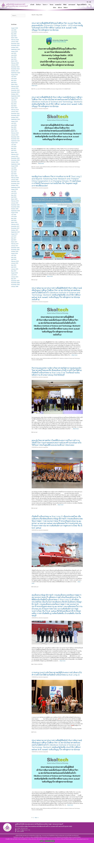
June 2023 (14, 102)
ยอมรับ (41, 841)
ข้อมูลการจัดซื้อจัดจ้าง (82, 4)
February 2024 (15, 86)
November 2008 (15, 282)
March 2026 (14, 37)
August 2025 (14, 51)
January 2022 (14, 135)
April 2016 (13, 259)
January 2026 (14, 41)
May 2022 (13, 127)
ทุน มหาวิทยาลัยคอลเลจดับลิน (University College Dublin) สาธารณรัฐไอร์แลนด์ (54, 88)
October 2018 (14, 208)
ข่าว (89, 4)
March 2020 (14, 175)
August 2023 (14, 98)
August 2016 (14, 253)
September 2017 (15, 232)
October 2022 (14, 117)
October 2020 (14, 162)
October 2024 (14, 70)
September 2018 (15, 210)
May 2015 (13, 265)
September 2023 (15, 96)
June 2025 (14, 55)
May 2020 (13, 171)
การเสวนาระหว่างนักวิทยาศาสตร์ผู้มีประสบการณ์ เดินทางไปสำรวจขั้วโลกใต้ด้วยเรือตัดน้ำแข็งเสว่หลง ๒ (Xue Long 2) (57, 673)
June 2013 (14, 274)
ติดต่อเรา (66, 7)
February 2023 (15, 109)
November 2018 (15, 206)
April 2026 (13, 35)
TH (87, 2)
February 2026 (15, 39)
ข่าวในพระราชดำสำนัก (38, 664)
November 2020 (15, 160)
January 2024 (14, 88)
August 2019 (14, 189)
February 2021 (15, 154)
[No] (92, 840)
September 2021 (15, 140)
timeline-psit (35, 586)
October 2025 (14, 47)
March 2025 (14, 61)
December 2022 (15, 113)
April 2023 (13, 105)
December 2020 (15, 158)
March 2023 (14, 107)
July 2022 (13, 123)
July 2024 (13, 76)
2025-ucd (35, 88)
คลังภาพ (60, 7)
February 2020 (15, 177)
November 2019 (15, 183)
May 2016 (13, 257)
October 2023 (14, 94)
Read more (34, 85)
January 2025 (14, 65)
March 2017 (14, 241)
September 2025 (15, 49)
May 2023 (13, 103)
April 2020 (13, 173)
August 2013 (14, 273)
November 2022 (15, 115)
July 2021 (13, 144)
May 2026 (13, 33)
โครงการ (45, 4)
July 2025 (13, 53)
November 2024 (15, 68)
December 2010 (15, 280)
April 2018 (13, 220)
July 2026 (13, 30)
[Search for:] (18, 15)
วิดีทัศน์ (64, 4)
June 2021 (13, 146)
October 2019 (14, 185)
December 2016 (15, 247)
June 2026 (14, 32)
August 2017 (14, 234)
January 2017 (14, 245)
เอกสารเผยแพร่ (71, 4)
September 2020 (15, 164)
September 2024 (15, 72)
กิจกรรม (51, 4)
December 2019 (15, 181)
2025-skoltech (36, 166)
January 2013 (14, 276)
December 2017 (15, 226)
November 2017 (15, 228)
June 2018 (13, 216)
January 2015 (14, 269)
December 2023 (15, 90)
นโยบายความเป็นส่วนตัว (49, 841)
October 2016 (14, 251)
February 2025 (15, 63)
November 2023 (15, 92)
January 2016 (14, 263)
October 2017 (14, 230)
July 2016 (13, 255)
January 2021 (14, 156)
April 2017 (13, 239)
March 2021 (14, 152)
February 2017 (15, 243)
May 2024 (13, 80)
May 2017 (13, 238)
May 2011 (13, 278)
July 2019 (13, 191)
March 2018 (14, 222)
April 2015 (13, 267)
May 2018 (13, 218)
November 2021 (15, 138)
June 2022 (14, 125)
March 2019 (14, 199)
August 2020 (14, 166)
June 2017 (13, 236)
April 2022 (13, 129)
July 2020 (13, 168)
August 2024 (14, 74)
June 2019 (14, 193)
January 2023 (14, 111)
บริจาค (54, 7)
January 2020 (14, 179)
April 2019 (13, 197)
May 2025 (13, 57)
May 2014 (13, 271)
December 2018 (15, 205)
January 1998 (14, 286)
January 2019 (14, 203)
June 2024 (14, 78)
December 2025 (15, 43)
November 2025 (15, 45)
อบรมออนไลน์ (58, 4)
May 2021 (13, 148)
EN (90, 2)
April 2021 (13, 150)
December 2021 (15, 137)
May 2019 (13, 195)
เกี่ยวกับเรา (38, 4)
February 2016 (15, 261)
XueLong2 (35, 279)
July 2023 (13, 100)
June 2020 (14, 170)
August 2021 (14, 142)
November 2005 (15, 284)
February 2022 (15, 133)
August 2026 (14, 28)
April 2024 (13, 82)
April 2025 (13, 59)
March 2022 (14, 131)
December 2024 (15, 67)
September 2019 (15, 187)
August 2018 (14, 212)
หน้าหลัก (32, 4)
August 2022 (14, 121)
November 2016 (15, 249)
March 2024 (14, 84)
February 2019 (15, 201)
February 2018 (15, 224)
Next (36, 817)
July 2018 (13, 214)
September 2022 (15, 119)
